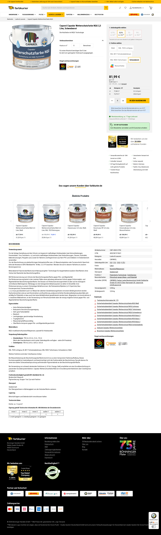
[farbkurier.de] (18, 7)
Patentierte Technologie (118, 275)
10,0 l (119, 262)
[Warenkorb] (151, 7)
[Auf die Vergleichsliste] (46, 28)
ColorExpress (131, 275)
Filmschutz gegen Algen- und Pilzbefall (123, 277)
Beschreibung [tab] (14, 244)
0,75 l (123, 262)
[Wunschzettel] (125, 7)
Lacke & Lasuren (115, 256)
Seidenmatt (114, 272)
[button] (136, 7)
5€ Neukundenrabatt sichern (92, 441)
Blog (83, 447)
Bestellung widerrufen (52, 441)
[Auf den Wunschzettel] (50, 28)
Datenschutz (49, 444)
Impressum (49, 457)
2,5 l (114, 262)
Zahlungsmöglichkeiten (53, 449)
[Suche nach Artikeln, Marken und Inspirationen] (106, 8)
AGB (46, 447)
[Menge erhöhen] (123, 100)
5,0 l (111, 262)
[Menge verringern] (112, 100)
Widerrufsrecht (50, 455)
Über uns (85, 444)
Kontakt (85, 449)
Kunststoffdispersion (117, 269)
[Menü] (157, 513)
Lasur (112, 266)
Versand (123, 84)
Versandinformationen (52, 452)
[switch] (154, 526)
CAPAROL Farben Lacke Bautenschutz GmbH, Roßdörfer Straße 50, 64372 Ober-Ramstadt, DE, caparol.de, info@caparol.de (129, 282)
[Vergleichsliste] (120, 8)
